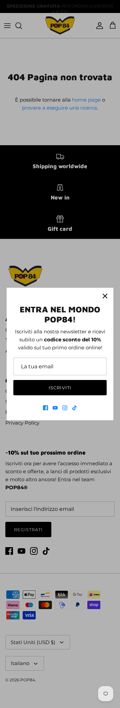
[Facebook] (45, 407)
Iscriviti (60, 387)
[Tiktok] (74, 407)
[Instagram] (64, 407)
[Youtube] (55, 407)
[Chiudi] (105, 296)
